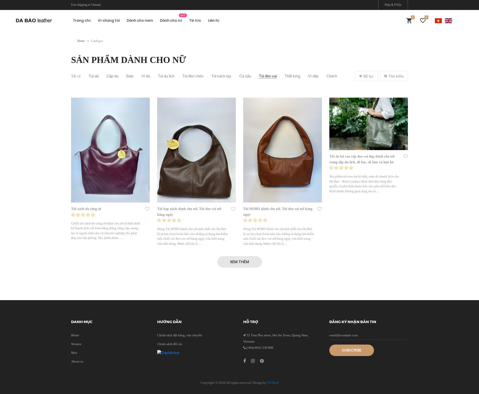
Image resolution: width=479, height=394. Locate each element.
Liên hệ (213, 20)
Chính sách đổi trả (169, 344)
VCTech (272, 383)
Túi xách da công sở (86, 209)
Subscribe (351, 350)
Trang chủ (82, 20)
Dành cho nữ (171, 20)
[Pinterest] (262, 361)
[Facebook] (245, 361)
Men (74, 353)
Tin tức (195, 20)
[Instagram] (253, 361)
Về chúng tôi (109, 20)
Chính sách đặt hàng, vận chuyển (179, 335)
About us (77, 361)
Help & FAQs (393, 4)
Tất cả (76, 76)
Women (76, 344)
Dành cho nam (140, 20)
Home (81, 41)
